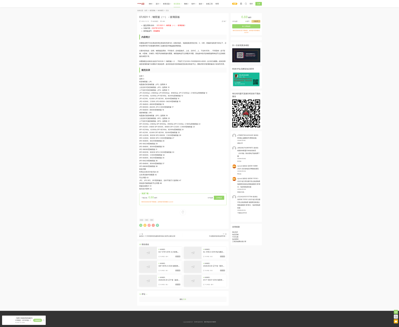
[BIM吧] (140, 3)
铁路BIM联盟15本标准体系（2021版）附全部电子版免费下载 (248, 153)
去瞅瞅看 (38, 320)
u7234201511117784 (244, 197)
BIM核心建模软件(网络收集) (247, 138)
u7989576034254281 (245, 135)
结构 (172, 46)
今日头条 (235, 237)
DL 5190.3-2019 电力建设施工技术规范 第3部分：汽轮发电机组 (214, 252)
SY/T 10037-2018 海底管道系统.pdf (213, 280)
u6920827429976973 (245, 148)
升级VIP (256, 21)
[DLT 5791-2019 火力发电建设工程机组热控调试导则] (148, 253)
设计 (157, 4)
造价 (200, 4)
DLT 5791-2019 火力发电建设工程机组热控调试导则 (168, 252)
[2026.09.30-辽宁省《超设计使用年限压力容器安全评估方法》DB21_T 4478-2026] (148, 281)
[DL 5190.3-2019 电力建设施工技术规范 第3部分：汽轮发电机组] (193, 253)
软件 (193, 4)
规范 (145, 25)
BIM (150, 4)
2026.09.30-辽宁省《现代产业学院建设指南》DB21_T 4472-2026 (214, 266)
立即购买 (219, 198)
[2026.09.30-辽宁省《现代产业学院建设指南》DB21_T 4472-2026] (193, 267)
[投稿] (241, 3)
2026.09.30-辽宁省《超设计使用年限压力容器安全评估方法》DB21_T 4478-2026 (169, 280)
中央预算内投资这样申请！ (218, 236)
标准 (148, 31)
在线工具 (209, 4)
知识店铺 (235, 234)
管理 (217, 4)
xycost (239, 166)
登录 (184, 299)
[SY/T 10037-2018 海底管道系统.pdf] (193, 281)
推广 (225, 21)
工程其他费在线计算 (239, 241)
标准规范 (155, 21)
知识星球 (235, 239)
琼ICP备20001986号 (210, 322)
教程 (186, 4)
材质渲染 (166, 4)
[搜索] (246, 3)
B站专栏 (235, 232)
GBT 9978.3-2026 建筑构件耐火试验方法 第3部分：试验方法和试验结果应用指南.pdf (169, 266)
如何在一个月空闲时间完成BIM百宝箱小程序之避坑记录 (157, 236)
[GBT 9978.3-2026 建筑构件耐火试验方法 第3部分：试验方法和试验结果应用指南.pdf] (148, 267)
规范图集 (177, 4)
